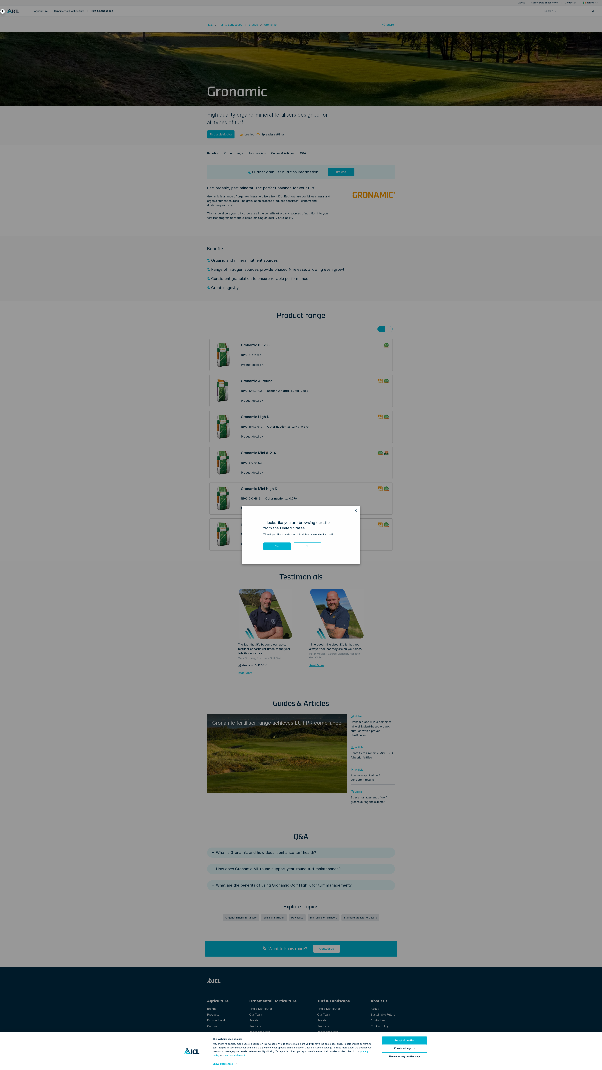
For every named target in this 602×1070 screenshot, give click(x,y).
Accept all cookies (404, 1040)
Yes (277, 546)
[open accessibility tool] (2, 11)
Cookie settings (402, 1048)
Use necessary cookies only (404, 1056)
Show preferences (223, 1063)
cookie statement (235, 1055)
